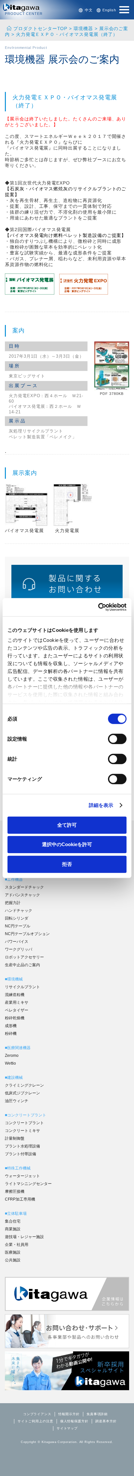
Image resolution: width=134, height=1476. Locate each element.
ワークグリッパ (18, 949)
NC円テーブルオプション (27, 934)
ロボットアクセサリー (24, 957)
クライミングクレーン (24, 1085)
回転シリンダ (16, 918)
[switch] (117, 738)
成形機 (11, 1025)
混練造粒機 (14, 994)
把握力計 (12, 902)
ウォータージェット (22, 1176)
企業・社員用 (16, 1244)
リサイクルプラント (22, 987)
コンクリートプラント (24, 1123)
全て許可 (67, 824)
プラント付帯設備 (20, 1154)
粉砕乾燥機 (14, 1018)
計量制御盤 (14, 1138)
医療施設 (12, 1252)
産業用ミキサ (16, 1002)
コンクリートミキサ (22, 1130)
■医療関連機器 (18, 1048)
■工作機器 (14, 879)
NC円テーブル (17, 926)
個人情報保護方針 (74, 1421)
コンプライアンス (37, 1414)
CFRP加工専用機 (20, 1199)
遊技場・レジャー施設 (24, 1237)
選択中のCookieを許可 (67, 844)
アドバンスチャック (22, 895)
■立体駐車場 (16, 1213)
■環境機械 (14, 979)
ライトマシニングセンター (28, 1183)
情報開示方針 (69, 1414)
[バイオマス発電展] (29, 293)
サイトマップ (67, 1428)
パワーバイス (16, 941)
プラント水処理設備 (22, 1146)
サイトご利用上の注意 (35, 1421)
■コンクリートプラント (25, 1115)
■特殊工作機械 (18, 1168)
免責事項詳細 (97, 1414)
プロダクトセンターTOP (40, 28)
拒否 (67, 864)
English (109, 10)
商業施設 (12, 1229)
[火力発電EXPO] (83, 293)
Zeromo (12, 1055)
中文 (89, 10)
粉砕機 (11, 1033)
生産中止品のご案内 (22, 965)
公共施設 (12, 1260)
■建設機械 (14, 1077)
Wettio (10, 1063)
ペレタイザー (16, 1010)
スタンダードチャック (24, 887)
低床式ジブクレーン (22, 1093)
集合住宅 (12, 1221)
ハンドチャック (18, 910)
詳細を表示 (101, 805)
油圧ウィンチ (16, 1101)
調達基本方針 (106, 1421)
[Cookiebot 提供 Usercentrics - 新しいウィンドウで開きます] (98, 607)
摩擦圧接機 (14, 1191)
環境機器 (83, 28)
